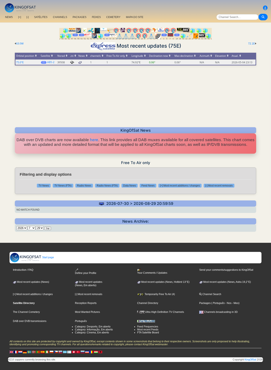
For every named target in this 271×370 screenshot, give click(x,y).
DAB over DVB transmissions (29, 321)
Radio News (84, 185)
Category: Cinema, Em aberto (92, 332)
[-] (27, 17)
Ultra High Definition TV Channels (164, 312)
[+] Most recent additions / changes (180, 185)
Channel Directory (147, 303)
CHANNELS (60, 17)
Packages (205, 303)
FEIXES (96, 17)
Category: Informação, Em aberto (94, 329)
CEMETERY (113, 17)
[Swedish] (29, 351)
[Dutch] (20, 351)
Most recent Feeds (147, 329)
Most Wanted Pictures (87, 312)
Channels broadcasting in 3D (220, 312)
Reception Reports (86, 303)
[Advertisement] (135, 95)
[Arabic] (74, 351)
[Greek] (65, 351)
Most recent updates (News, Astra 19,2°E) (227, 281)
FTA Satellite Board (148, 332)
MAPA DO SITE (134, 17)
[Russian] (82, 351)
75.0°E (20, 62)
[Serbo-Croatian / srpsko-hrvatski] (87, 351)
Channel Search (211, 294)
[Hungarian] (96, 351)
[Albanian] (100, 351)
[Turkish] (78, 351)
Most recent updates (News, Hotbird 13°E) (165, 281)
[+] (19, 17)
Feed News (148, 185)
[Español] (42, 351)
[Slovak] (60, 351)
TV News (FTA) (63, 185)
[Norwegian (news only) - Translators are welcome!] (34, 351)
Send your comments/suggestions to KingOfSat (226, 269)
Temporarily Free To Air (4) (159, 294)
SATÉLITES (40, 17)
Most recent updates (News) (32, 281)
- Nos (228, 303)
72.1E (251, 43)
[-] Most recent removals (219, 185)
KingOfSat (250, 359)
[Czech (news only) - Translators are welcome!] (56, 351)
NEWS (9, 17)
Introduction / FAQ (23, 269)
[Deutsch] (25, 351)
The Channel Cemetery (26, 312)
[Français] (16, 351)
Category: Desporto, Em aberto (93, 326)
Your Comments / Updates (152, 272)
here (94, 140)
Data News (129, 185)
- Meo (235, 303)
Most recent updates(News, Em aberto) (88, 283)
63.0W (20, 43)
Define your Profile (85, 273)
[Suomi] (69, 351)
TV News (44, 185)
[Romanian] (91, 351)
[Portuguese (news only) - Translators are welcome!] (38, 351)
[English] (11, 351)
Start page (47, 257)
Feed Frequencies (147, 326)
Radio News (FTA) (107, 185)
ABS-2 (50, 62)
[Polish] (51, 351)
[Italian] (47, 351)
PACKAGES (79, 17)
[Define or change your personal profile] (265, 8)
